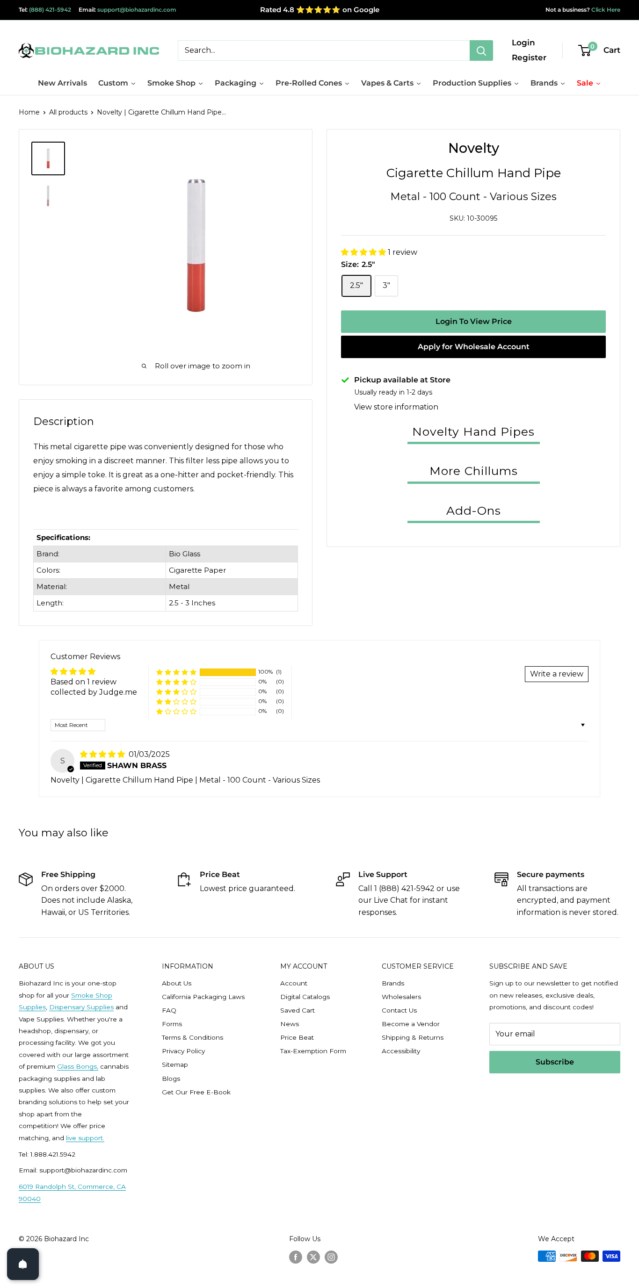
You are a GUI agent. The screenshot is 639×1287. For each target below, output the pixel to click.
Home (29, 112)
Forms (172, 1024)
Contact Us (399, 1010)
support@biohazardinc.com (136, 9)
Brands (393, 983)
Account (293, 983)
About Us (176, 983)
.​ (103, 1138)
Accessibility (401, 1051)
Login (523, 42)
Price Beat (297, 1037)
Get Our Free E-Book (196, 1092)
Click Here (605, 9)
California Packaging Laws (203, 996)
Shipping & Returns (412, 1037)
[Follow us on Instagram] (331, 1257)
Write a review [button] (556, 673)
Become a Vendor (411, 1024)
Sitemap (175, 1064)
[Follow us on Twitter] (313, 1257)
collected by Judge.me (94, 692)
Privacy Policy (183, 1051)
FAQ (169, 1010)
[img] (103, 754)
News (289, 1024)
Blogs (171, 1078)
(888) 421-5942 (50, 9)
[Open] (23, 1264)
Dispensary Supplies (81, 1007)
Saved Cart (297, 1010)
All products (68, 112)
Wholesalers (401, 996)
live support (84, 1138)
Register (529, 57)
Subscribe (555, 1061)
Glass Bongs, (77, 1066)
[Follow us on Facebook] (295, 1257)
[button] (364, 252)
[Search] (481, 50)
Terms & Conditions (192, 1037)
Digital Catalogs (305, 996)
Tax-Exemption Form (313, 1051)
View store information (396, 407)
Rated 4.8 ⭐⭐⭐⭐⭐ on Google (319, 9)
